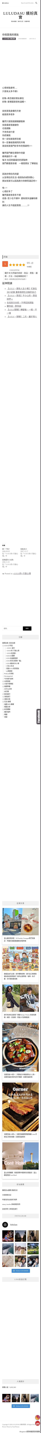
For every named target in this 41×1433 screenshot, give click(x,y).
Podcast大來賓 (9, 673)
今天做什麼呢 (8, 679)
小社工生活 (10, 666)
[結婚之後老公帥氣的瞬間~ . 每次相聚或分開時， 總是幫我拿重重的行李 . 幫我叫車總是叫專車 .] (33, 1236)
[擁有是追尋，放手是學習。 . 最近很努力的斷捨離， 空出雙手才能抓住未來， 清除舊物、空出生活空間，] (20, 1248)
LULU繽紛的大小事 (12, 663)
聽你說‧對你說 (14, 306)
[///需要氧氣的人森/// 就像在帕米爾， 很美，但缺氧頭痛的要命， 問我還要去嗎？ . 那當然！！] (33, 1261)
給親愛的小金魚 (7, 560)
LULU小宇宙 (8, 645)
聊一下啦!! (6, 549)
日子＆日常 (8, 689)
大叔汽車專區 (8, 684)
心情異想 (9, 671)
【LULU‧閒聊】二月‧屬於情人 (22, 317)
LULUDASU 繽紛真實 (20, 15)
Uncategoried (8, 676)
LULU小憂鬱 (10, 656)
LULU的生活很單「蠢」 (14, 661)
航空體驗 (7, 709)
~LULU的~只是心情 (9, 38)
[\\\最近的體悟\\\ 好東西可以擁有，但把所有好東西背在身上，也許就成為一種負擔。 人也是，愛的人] (20, 1261)
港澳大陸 (7, 699)
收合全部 (12, 643)
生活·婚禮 (7, 701)
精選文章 (7, 707)
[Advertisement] (20, 64)
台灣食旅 (7, 681)
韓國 (5, 714)
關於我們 (7, 712)
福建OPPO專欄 (9, 704)
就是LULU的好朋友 (12, 668)
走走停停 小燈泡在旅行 (9, 1209)
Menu (6, 3)
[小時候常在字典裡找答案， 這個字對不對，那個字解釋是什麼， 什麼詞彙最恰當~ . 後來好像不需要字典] (8, 1261)
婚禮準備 (7, 686)
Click (38, 716)
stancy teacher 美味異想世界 (11, 1204)
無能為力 (23, 549)
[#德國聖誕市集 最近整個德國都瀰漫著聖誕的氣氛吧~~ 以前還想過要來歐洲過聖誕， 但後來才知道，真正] (8, 1236)
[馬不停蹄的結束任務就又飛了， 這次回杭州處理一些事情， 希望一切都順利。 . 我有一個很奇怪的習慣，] (8, 1248)
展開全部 (5, 643)
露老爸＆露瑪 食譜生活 (9, 1190)
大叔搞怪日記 (6, 1195)
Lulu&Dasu (22, 38)
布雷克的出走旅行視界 (9, 1199)
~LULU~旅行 (10, 648)
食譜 (5, 717)
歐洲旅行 (7, 694)
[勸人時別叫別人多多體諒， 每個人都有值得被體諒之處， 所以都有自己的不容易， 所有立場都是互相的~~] (20, 1236)
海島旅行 (7, 696)
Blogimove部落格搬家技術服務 (30, 1431)
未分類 (6, 691)
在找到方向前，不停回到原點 (20, 303)
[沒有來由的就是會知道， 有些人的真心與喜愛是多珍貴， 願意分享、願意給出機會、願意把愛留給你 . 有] (33, 1248)
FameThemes (15, 1427)
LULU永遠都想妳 (12, 658)
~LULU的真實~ (11, 653)
